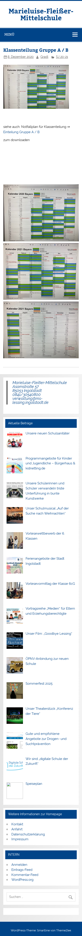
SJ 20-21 (62, 57)
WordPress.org (22, 880)
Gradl (44, 57)
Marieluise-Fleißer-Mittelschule (41, 14)
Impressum (19, 839)
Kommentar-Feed (24, 875)
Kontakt (17, 824)
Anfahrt (17, 829)
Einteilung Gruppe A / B (21, 132)
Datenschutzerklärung (28, 834)
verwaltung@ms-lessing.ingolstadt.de (30, 400)
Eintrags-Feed (21, 870)
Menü (9, 34)
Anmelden (19, 865)
